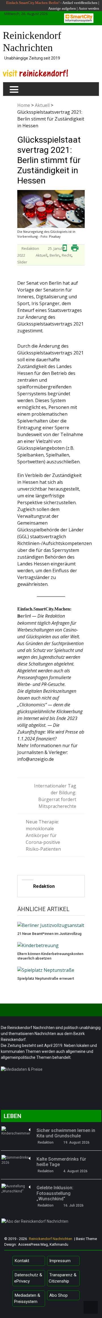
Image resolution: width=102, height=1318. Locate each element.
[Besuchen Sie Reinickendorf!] (35, 73)
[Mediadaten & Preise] (51, 1070)
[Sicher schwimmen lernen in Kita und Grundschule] (16, 1131)
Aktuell (42, 105)
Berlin (55, 255)
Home (23, 105)
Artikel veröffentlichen (79, 3)
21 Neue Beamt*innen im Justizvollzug (49, 934)
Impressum (60, 1260)
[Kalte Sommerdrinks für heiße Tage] (16, 1160)
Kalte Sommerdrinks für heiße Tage (61, 1161)
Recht (66, 255)
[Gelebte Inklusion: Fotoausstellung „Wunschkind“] (16, 1189)
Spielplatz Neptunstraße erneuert (45, 978)
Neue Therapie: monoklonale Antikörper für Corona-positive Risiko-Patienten (43, 835)
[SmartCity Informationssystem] (79, 18)
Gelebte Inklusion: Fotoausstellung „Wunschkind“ (55, 1193)
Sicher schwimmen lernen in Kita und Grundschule (66, 1133)
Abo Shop (58, 1295)
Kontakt (22, 1260)
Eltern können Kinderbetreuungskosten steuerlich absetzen (50, 956)
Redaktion (30, 248)
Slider (22, 262)
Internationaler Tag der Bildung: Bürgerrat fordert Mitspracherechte (55, 796)
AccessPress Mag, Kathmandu (43, 1244)
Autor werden (88, 8)
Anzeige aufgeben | (63, 8)
